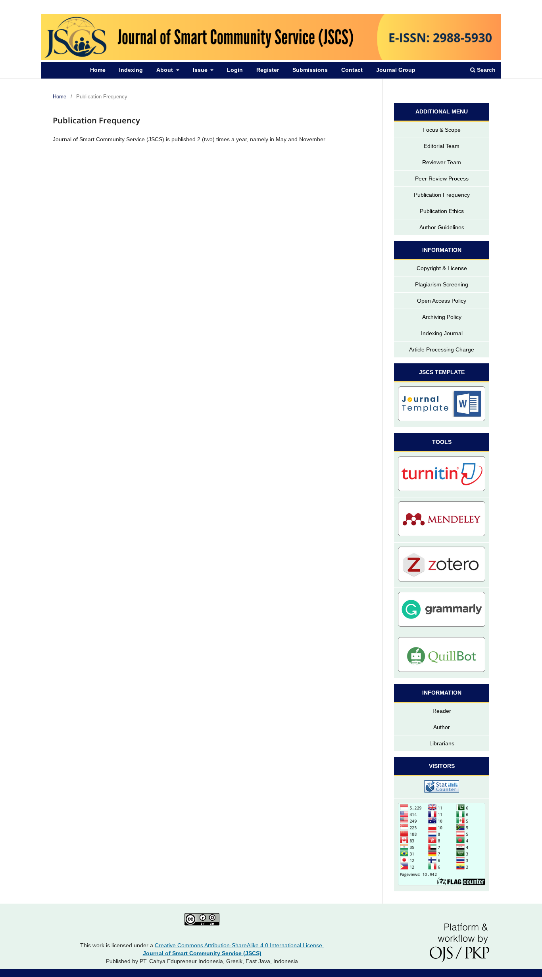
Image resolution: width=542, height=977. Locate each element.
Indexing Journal (442, 333)
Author (441, 727)
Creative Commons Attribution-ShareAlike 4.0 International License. (239, 945)
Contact (352, 70)
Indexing (131, 70)
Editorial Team (441, 146)
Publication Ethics (442, 211)
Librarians (441, 743)
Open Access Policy (441, 301)
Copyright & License (442, 268)
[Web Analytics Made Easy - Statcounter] (441, 787)
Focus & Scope (442, 130)
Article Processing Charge (441, 349)
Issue (201, 70)
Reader (441, 711)
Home (98, 70)
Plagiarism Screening (441, 284)
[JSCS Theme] (441, 405)
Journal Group (395, 70)
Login (235, 70)
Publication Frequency (442, 195)
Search (485, 70)
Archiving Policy (441, 317)
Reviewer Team (441, 162)
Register (267, 70)
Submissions (310, 70)
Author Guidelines (441, 227)
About (165, 70)
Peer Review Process (442, 178)
